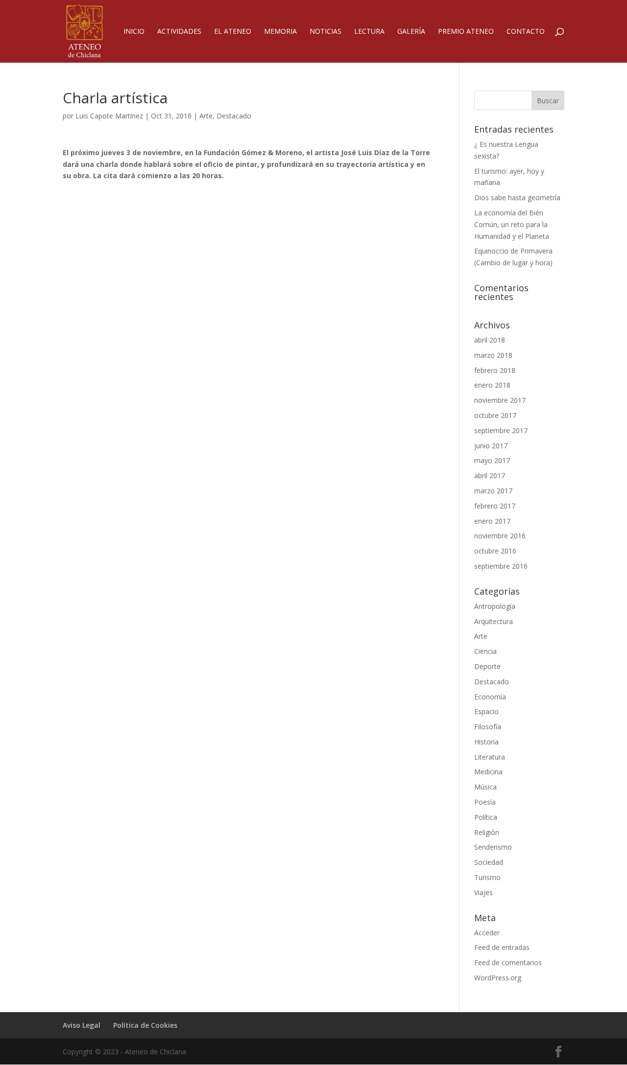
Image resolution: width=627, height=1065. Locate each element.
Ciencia (485, 651)
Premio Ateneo (466, 32)
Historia (486, 741)
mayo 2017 (492, 460)
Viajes (483, 892)
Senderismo (493, 847)
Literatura (489, 757)
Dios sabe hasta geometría (517, 197)
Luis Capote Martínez (109, 115)
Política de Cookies (145, 1025)
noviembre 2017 (500, 400)
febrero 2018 (494, 370)
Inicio (134, 32)
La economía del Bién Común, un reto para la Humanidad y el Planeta (511, 224)
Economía (490, 696)
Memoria (280, 32)
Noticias (325, 32)
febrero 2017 (494, 505)
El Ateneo (232, 32)
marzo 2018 (493, 355)
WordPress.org (497, 977)
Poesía (485, 802)
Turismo (487, 877)
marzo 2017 (493, 490)
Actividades (179, 32)
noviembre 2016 (500, 535)
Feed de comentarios (508, 962)
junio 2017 (490, 445)
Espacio (486, 711)
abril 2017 (489, 475)
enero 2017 (492, 521)
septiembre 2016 (501, 566)
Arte (206, 115)
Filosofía (487, 726)
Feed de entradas (502, 947)
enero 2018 (492, 385)
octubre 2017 (495, 415)
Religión (486, 832)
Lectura (369, 32)
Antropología (494, 606)
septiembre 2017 (501, 430)
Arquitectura (493, 621)
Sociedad (488, 862)
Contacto (525, 32)
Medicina (488, 771)
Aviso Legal (81, 1025)
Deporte (487, 666)
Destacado (234, 115)
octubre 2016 (495, 551)
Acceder (487, 932)
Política (485, 817)
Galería (411, 32)
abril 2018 (489, 340)
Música (485, 786)
